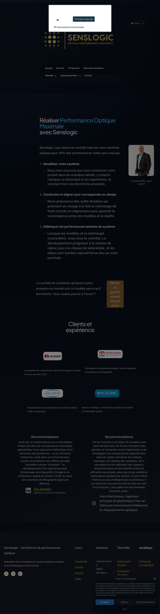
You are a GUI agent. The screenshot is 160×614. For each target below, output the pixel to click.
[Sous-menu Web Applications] (79, 75)
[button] (155, 579)
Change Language (83, 19)
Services (79, 573)
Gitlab (78, 578)
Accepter (105, 602)
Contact (79, 567)
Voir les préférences (145, 602)
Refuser (124, 602)
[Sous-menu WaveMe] (55, 75)
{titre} (125, 609)
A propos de (81, 561)
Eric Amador (42, 489)
